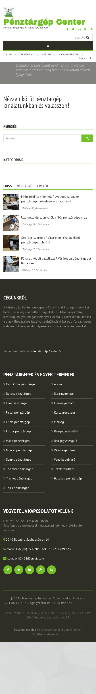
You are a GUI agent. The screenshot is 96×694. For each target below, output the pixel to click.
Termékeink (26, 54)
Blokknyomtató (64, 394)
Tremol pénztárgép (19, 478)
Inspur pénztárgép (18, 431)
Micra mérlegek (68, 54)
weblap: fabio (82, 603)
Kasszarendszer (64, 412)
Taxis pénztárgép (17, 488)
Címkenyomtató (64, 403)
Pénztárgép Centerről (47, 351)
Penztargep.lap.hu (49, 630)
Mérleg (46, 54)
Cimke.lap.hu (72, 630)
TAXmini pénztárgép (19, 469)
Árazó (58, 384)
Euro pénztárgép (17, 403)
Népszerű (24, 186)
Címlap (7, 54)
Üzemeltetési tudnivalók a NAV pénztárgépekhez (54, 217)
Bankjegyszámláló (66, 431)
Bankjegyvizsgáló (65, 441)
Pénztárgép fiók (64, 450)
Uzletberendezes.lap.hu (48, 634)
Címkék (42, 186)
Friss (7, 186)
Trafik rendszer (64, 469)
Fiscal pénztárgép (18, 412)
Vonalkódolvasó (64, 460)
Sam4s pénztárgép (18, 460)
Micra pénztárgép (18, 441)
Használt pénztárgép (68, 478)
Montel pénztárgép (19, 450)
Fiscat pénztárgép (18, 422)
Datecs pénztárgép (18, 394)
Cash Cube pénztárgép (21, 384)
